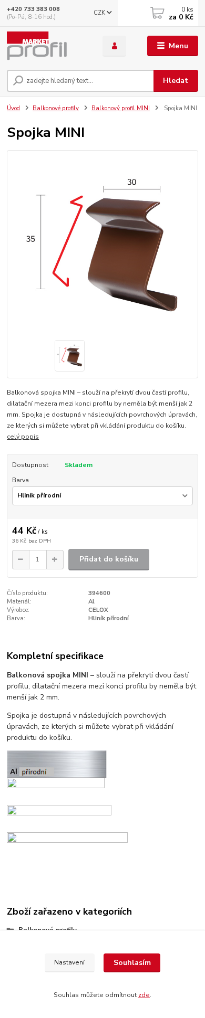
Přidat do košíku (108, 559)
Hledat (175, 81)
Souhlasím (132, 963)
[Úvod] (47, 46)
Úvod (13, 108)
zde (144, 995)
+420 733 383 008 (33, 9)
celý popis (23, 436)
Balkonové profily (56, 108)
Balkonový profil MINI (120, 108)
